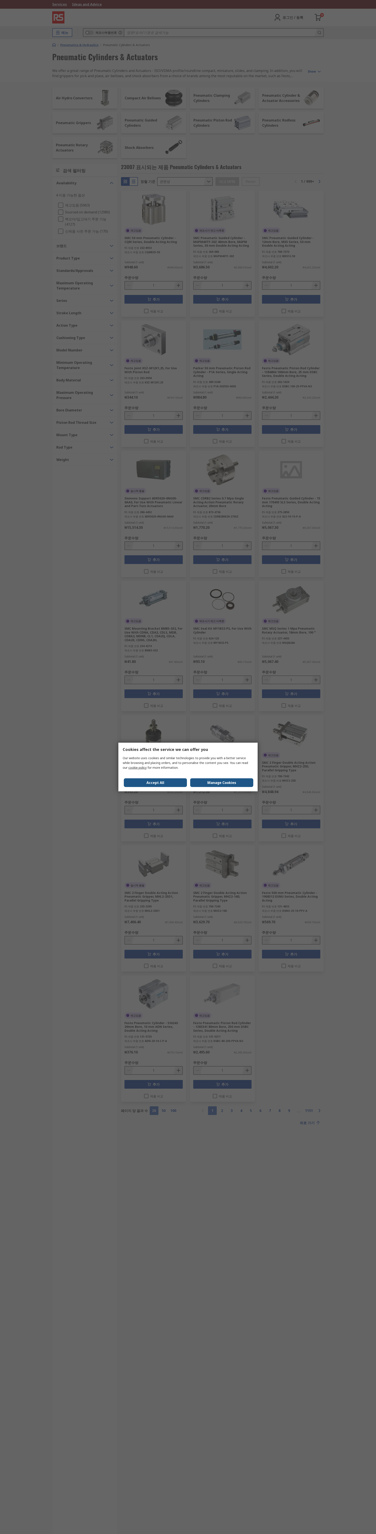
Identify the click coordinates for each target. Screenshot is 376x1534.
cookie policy (137, 767)
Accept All (155, 782)
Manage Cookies (221, 782)
